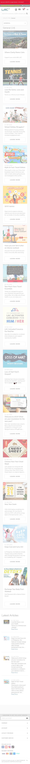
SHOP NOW (26, 2)
